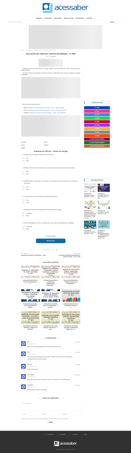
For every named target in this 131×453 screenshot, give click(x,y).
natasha (29, 364)
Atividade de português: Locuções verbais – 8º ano (103, 212)
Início (22, 50)
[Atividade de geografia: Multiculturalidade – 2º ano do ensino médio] (50, 295)
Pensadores (80, 18)
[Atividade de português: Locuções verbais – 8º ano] (104, 205)
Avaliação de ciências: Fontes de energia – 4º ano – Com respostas (47, 112)
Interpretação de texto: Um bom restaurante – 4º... (70, 305)
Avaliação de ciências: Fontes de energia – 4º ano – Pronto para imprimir (46, 110)
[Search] (94, 18)
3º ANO (97, 114)
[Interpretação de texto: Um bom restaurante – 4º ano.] (71, 295)
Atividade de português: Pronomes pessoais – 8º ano (90, 232)
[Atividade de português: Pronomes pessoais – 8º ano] (90, 225)
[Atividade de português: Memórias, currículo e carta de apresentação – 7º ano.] (30, 317)
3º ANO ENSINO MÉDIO (97, 146)
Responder (77, 342)
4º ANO (97, 118)
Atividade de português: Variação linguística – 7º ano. (50, 327)
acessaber (53, 56)
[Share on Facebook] (55, 249)
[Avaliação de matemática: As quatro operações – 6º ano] (30, 272)
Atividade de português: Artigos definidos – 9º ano (89, 195)
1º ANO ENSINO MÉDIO (97, 139)
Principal (39, 18)
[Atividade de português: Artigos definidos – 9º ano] (90, 188)
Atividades (48, 18)
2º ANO (97, 111)
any (28, 342)
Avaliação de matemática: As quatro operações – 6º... (30, 282)
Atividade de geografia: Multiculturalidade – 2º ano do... (50, 305)
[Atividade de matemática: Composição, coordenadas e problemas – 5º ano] (50, 272)
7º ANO (97, 128)
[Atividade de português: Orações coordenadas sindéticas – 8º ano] (71, 317)
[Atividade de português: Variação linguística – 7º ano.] (50, 317)
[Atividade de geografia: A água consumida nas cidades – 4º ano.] (30, 295)
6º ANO (97, 125)
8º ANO (97, 132)
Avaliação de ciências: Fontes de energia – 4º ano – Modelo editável (45, 107)
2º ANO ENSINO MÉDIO (97, 142)
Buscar (112, 22)
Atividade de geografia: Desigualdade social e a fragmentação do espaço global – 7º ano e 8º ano (103, 234)
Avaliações (58, 18)
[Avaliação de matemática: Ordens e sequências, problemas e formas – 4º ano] (71, 272)
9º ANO (97, 135)
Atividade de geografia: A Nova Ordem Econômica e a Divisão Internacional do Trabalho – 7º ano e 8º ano (90, 214)
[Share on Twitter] (56, 249)
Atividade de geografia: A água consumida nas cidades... (30, 305)
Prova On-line (68, 18)
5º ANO (97, 121)
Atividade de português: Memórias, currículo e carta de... (30, 327)
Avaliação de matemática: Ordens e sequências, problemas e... (70, 282)
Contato (89, 18)
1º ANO (97, 107)
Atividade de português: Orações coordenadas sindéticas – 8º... (71, 327)
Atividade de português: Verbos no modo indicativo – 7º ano (103, 196)
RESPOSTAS (51, 241)
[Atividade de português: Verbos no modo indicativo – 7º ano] (104, 188)
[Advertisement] (118, 437)
